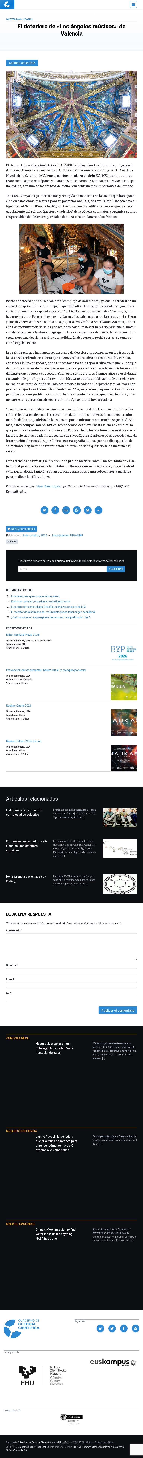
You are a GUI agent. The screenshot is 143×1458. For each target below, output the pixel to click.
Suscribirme (116, 568)
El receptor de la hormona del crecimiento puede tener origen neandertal (53, 612)
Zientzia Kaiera (17, 1038)
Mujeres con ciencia (21, 1131)
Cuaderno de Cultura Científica (33, 1447)
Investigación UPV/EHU (19, 19)
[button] (44, 510)
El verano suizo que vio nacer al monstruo (35, 596)
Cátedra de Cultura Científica (35, 1442)
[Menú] (133, 4)
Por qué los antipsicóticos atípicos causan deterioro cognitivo (26, 846)
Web (8, 992)
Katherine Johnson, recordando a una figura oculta (40, 601)
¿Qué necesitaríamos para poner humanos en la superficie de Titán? (50, 617)
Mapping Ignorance (20, 1224)
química (12, 541)
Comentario (14, 930)
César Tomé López (48, 486)
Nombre (12, 965)
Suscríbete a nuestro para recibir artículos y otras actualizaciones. (71, 560)
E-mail (10, 979)
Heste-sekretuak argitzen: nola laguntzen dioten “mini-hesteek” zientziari (55, 1048)
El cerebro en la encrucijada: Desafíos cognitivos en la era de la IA (48, 606)
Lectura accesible (22, 63)
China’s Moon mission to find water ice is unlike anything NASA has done (56, 1234)
